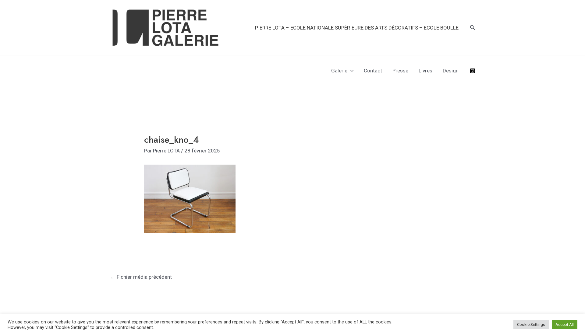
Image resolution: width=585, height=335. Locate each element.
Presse (400, 71)
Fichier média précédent (141, 277)
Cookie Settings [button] (531, 324)
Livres (425, 71)
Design (451, 71)
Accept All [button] (564, 324)
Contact (373, 71)
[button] (472, 27)
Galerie (339, 71)
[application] (350, 70)
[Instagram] (472, 71)
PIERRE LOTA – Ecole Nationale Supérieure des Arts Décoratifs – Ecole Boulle (357, 28)
